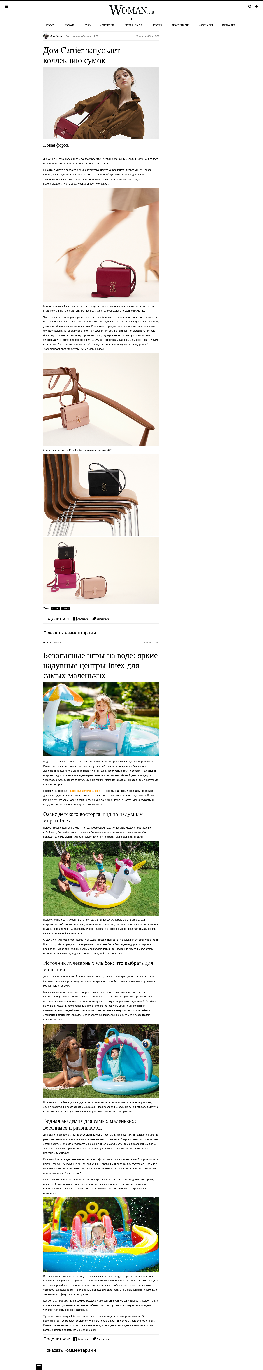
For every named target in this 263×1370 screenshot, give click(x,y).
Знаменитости (180, 25)
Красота (69, 25)
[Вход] (256, 6)
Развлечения (205, 25)
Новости (50, 25)
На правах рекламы (53, 642)
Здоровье (156, 25)
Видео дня (228, 25)
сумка (66, 608)
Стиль (87, 25)
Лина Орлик (56, 36)
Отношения (107, 25)
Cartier (55, 608)
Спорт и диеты (132, 25)
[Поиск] (250, 6)
